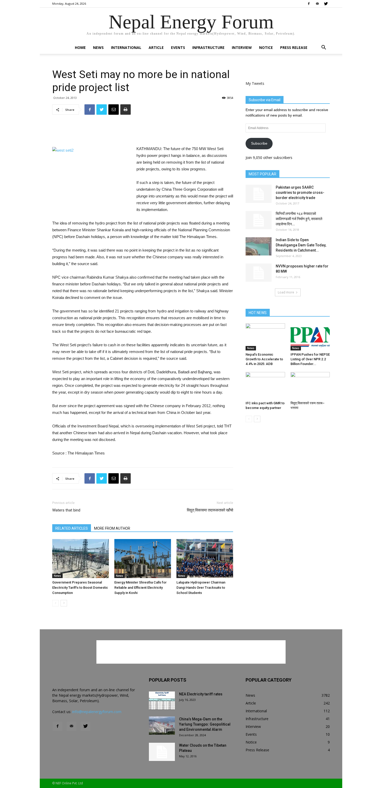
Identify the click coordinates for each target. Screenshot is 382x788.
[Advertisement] (142, 132)
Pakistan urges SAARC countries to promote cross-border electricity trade (300, 192)
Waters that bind (66, 510)
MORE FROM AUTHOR (112, 528)
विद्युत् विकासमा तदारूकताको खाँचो (210, 510)
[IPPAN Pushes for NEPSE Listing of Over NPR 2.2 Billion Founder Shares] (310, 336)
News (98, 47)
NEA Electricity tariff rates (200, 694)
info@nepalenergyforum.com (96, 711)
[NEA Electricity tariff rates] (162, 700)
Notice (266, 47)
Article (156, 47)
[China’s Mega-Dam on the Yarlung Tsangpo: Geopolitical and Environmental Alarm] (162, 725)
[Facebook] (309, 3)
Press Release (293, 47)
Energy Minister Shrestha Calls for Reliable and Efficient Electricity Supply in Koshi (140, 587)
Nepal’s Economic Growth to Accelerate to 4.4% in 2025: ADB (264, 359)
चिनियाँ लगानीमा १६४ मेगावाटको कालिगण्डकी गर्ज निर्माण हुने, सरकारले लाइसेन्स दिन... (299, 219)
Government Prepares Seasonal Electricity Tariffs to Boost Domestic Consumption (80, 587)
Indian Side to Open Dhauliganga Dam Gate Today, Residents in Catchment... (301, 245)
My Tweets (255, 83)
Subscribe (259, 143)
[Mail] (317, 3)
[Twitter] (326, 3)
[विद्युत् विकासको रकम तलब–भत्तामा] (310, 385)
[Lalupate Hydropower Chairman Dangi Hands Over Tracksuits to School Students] (204, 558)
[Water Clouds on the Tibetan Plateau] (162, 752)
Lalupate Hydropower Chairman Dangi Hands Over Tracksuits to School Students (200, 587)
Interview (242, 47)
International (126, 47)
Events (178, 47)
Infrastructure (208, 47)
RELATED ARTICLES (71, 528)
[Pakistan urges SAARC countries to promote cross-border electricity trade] (259, 194)
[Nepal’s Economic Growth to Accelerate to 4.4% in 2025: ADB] (265, 336)
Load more (286, 292)
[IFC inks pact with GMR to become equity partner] (265, 385)
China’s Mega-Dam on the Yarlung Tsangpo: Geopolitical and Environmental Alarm (204, 724)
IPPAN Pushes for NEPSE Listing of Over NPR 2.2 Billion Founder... (310, 359)
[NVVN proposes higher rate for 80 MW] (259, 273)
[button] (323, 48)
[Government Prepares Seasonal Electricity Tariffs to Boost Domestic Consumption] (80, 558)
